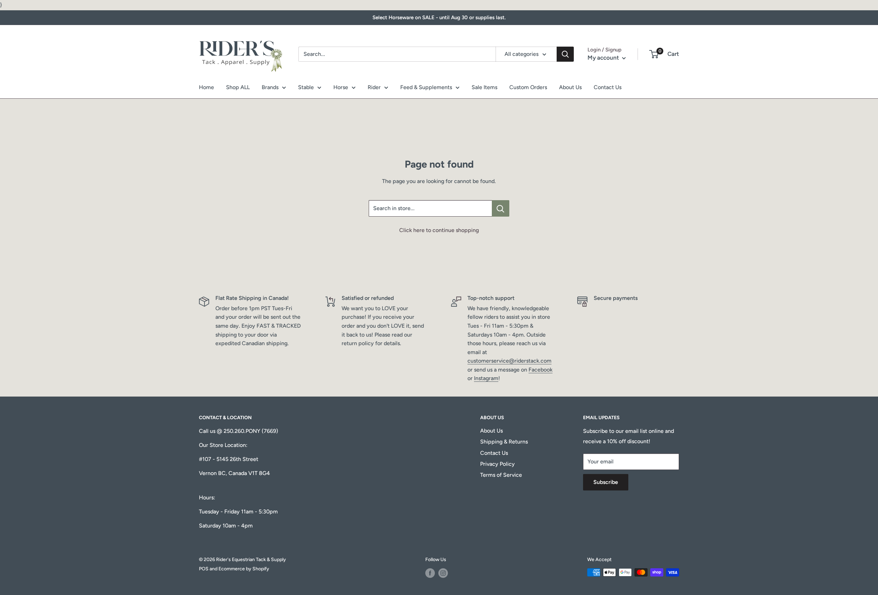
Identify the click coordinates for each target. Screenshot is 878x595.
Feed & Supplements (426, 87)
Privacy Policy (497, 464)
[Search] (565, 54)
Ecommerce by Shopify (243, 569)
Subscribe (605, 482)
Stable (306, 87)
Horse (340, 87)
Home (206, 87)
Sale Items (484, 87)
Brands (270, 87)
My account (604, 57)
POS (204, 569)
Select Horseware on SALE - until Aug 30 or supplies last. (439, 17)
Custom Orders (528, 87)
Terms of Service (501, 475)
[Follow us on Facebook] (430, 573)
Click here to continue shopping (439, 230)
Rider (374, 87)
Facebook (541, 369)
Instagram (486, 378)
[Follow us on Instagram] (443, 573)
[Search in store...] (500, 208)
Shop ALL (238, 87)
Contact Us (607, 87)
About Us (570, 87)
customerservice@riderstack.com (509, 360)
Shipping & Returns (504, 441)
